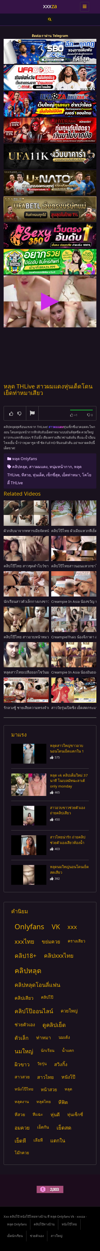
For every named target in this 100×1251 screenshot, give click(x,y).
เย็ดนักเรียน (15, 1236)
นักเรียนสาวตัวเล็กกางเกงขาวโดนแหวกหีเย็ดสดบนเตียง (47, 601)
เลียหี (38, 1140)
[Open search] (50, 19)
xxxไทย (24, 941)
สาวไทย (45, 1077)
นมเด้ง (64, 1037)
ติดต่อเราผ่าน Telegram (50, 35)
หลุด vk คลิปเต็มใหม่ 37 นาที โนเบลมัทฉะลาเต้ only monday (69, 780)
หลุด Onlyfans (24, 458)
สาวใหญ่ (56, 1236)
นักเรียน (47, 1050)
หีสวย (26, 475)
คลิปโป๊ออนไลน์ (34, 1011)
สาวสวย (22, 1077)
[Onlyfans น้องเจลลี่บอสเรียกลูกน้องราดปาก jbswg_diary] (28, 754)
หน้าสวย (49, 1089)
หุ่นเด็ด (38, 475)
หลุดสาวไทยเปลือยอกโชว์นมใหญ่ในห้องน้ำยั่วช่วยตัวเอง (47, 672)
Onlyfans (29, 926)
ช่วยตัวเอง (25, 1024)
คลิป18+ (25, 955)
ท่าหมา (43, 1037)
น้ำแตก (68, 1050)
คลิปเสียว (24, 998)
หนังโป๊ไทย (24, 1089)
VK (56, 926)
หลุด (68, 1089)
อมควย (22, 1127)
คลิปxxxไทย (59, 955)
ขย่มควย (51, 941)
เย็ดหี (20, 1140)
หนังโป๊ (68, 1077)
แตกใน (57, 1140)
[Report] (32, 413)
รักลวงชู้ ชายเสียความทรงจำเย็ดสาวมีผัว (35, 707)
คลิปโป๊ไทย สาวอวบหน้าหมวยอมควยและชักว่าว (41, 636)
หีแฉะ (38, 1114)
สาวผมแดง (38, 466)
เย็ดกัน (43, 1127)
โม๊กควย (22, 1152)
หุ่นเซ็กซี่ (75, 1114)
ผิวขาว (22, 1064)
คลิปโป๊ (47, 997)
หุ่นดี (55, 1114)
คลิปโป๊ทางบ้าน (44, 1224)
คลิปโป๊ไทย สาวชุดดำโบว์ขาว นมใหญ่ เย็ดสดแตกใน (45, 565)
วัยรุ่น (42, 1063)
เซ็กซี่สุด (53, 475)
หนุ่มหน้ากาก (61, 466)
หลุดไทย (43, 1101)
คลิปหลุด (19, 466)
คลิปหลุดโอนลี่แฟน (37, 985)
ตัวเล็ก (22, 1037)
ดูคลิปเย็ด (54, 1025)
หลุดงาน (22, 1101)
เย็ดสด (64, 1127)
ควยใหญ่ (69, 1011)
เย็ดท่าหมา (71, 475)
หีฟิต (63, 1102)
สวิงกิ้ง (60, 1064)
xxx (72, 927)
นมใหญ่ (24, 1051)
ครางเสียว (76, 941)
